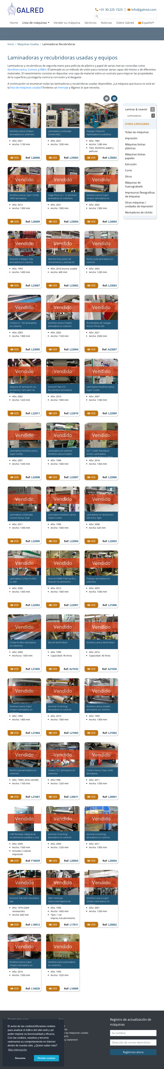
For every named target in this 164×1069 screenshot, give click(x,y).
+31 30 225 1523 (111, 9)
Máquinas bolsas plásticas (135, 146)
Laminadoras (140, 115)
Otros (128, 176)
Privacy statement (68, 1039)
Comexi (32, 69)
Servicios (91, 23)
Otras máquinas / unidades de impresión (139, 204)
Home (14, 23)
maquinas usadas (28, 44)
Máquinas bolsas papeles (135, 156)
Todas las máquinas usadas (73, 1032)
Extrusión (131, 164)
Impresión (131, 138)
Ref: (33, 157)
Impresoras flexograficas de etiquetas (140, 194)
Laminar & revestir (139, 109)
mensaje (63, 87)
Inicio (11, 44)
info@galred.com (143, 9)
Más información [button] (17, 1049)
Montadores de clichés (138, 212)
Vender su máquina (67, 23)
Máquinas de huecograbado (134, 184)
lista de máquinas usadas (25, 87)
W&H (43, 69)
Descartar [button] (20, 1058)
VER (16, 157)
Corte (128, 170)
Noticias (106, 23)
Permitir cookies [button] (46, 1058)
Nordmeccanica (17, 69)
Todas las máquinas (137, 132)
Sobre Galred (125, 23)
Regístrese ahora (133, 1052)
